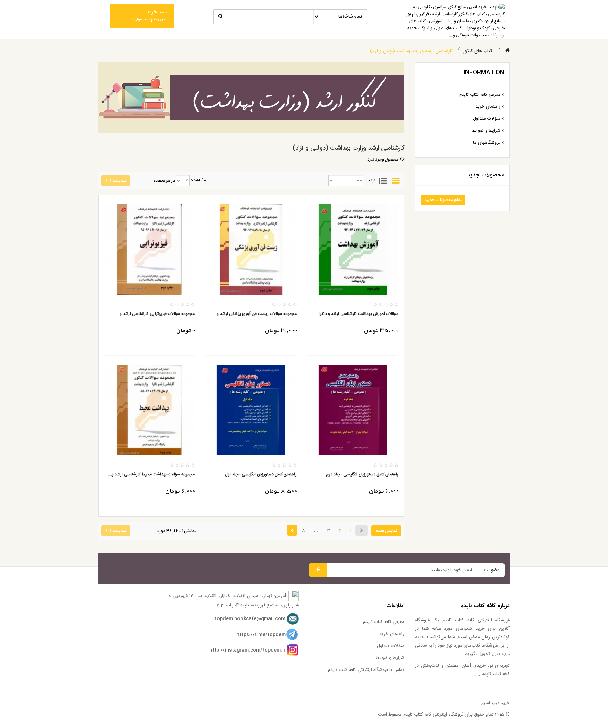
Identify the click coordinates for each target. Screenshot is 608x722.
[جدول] (395, 180)
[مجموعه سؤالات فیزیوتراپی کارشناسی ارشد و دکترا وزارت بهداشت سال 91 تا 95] (149, 249)
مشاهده (198, 180)
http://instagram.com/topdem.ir (247, 650)
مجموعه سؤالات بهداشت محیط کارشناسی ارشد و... (151, 474)
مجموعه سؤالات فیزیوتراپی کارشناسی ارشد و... (155, 314)
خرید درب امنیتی (494, 703)
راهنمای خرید (487, 107)
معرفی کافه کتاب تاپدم (479, 95)
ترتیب (369, 180)
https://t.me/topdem (261, 635)
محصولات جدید (485, 175)
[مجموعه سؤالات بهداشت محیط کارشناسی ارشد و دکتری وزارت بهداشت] (149, 410)
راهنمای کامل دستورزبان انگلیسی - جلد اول (261, 474)
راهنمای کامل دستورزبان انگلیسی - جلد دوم (362, 474)
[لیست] (382, 180)
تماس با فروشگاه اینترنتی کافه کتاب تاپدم (366, 670)
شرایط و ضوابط (486, 131)
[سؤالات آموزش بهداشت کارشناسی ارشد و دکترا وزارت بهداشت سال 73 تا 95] (353, 249)
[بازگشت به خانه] (507, 50)
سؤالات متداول (486, 119)
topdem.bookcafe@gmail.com (250, 619)
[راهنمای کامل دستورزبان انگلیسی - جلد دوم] (353, 410)
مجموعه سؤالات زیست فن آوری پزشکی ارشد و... (255, 314)
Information (484, 72)
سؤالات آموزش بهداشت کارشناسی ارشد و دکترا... (357, 314)
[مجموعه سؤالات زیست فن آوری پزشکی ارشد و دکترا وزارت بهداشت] (250, 249)
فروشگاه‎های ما (486, 143)
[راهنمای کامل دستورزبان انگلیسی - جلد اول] (250, 410)
